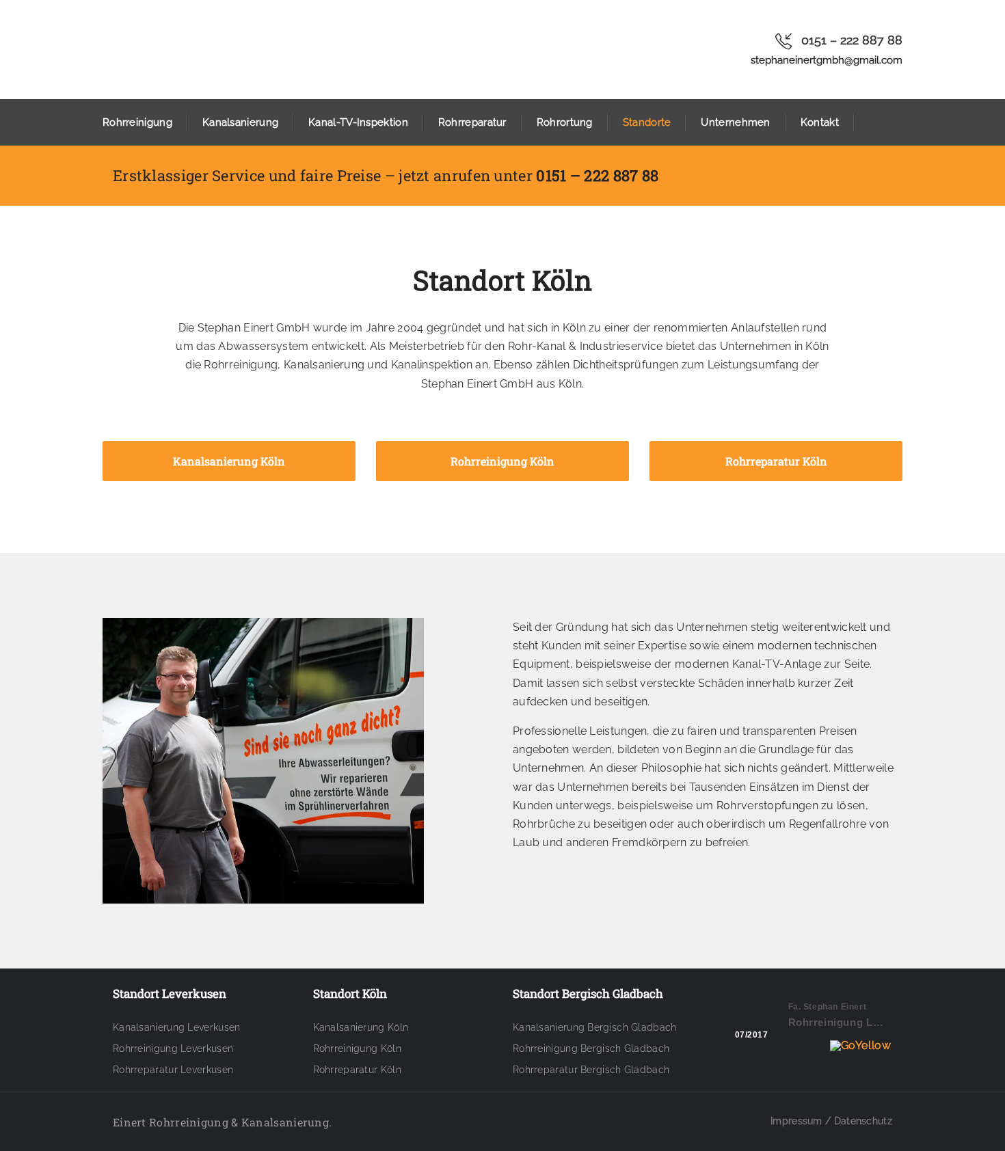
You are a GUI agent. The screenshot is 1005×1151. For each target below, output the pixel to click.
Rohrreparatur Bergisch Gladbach (591, 1069)
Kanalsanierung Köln (361, 1027)
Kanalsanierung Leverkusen (177, 1027)
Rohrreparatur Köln (357, 1069)
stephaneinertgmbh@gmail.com (826, 60)
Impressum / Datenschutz (831, 1120)
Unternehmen (735, 122)
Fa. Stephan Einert (827, 1007)
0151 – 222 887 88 (851, 40)
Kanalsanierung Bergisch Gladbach (595, 1027)
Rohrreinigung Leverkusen (173, 1048)
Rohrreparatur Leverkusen (173, 1069)
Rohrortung (565, 122)
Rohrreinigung (137, 122)
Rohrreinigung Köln (357, 1048)
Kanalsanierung (240, 122)
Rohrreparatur (472, 122)
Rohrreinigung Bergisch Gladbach (591, 1048)
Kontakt (820, 122)
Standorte (647, 122)
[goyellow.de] (810, 1045)
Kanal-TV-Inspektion (358, 122)
